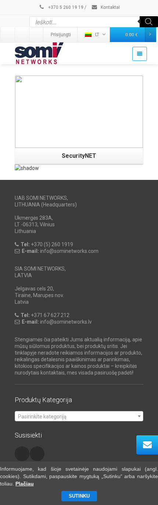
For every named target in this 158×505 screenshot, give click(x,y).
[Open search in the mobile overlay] (93, 21)
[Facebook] (36, 34)
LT (97, 34)
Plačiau (24, 484)
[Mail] (22, 34)
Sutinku (79, 496)
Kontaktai (110, 7)
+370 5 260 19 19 (65, 7)
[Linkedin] (8, 34)
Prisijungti (61, 34)
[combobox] (79, 416)
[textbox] (79, 416)
